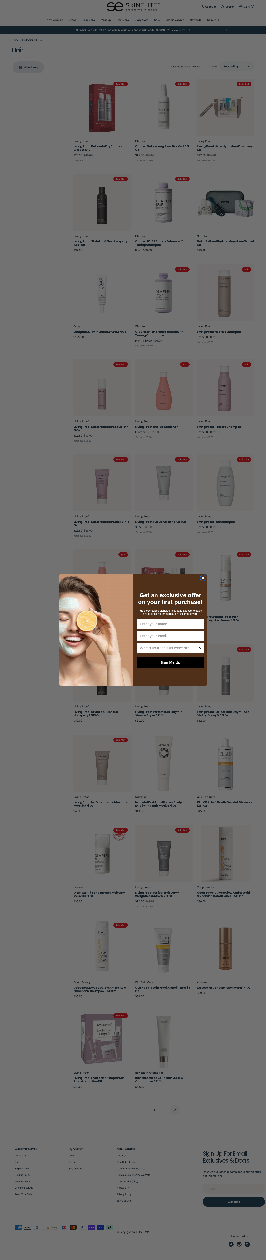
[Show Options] (200, 648)
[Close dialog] (203, 578)
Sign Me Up (170, 662)
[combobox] (169, 648)
